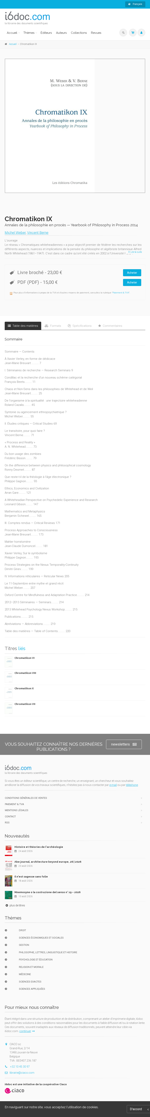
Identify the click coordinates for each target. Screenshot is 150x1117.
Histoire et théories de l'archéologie (38, 846)
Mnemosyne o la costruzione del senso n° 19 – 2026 (47, 892)
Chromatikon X (24, 688)
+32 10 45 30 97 (20, 1066)
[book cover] (75, 126)
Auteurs (61, 33)
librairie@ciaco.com (22, 1072)
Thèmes (28, 33)
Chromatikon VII (24, 704)
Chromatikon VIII (25, 673)
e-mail (113, 785)
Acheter (132, 272)
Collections (79, 33)
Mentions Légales (16, 810)
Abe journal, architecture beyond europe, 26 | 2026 (47, 861)
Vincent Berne (37, 233)
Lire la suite (136, 252)
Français (137, 4)
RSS (7, 822)
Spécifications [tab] (82, 326)
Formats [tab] (55, 326)
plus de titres (17, 905)
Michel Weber (15, 233)
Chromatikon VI (24, 657)
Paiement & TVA (121, 292)
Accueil (12, 33)
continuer (25, 1031)
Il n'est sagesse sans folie (31, 876)
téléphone (132, 785)
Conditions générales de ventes (26, 797)
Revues (96, 33)
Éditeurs (46, 33)
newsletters (120, 744)
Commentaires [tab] (112, 326)
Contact (10, 816)
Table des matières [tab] (25, 326)
